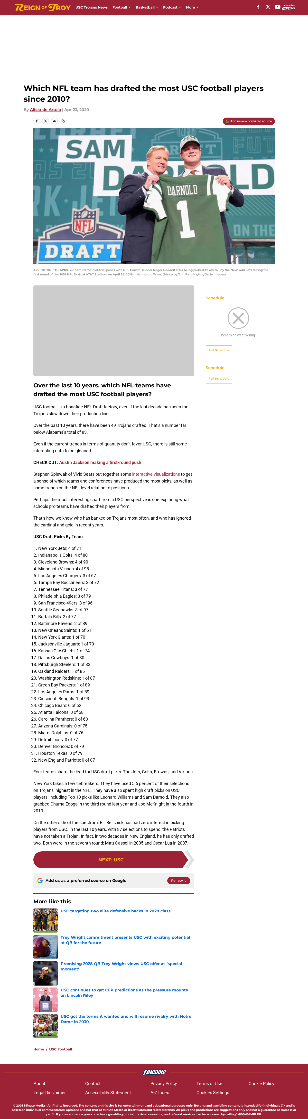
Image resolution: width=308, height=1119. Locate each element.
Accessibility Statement (108, 1092)
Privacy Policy (163, 1083)
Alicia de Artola (45, 109)
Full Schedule (218, 350)
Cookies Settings (212, 1092)
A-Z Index (159, 1092)
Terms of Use (209, 1083)
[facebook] (258, 7)
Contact (93, 1083)
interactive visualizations (156, 474)
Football (119, 7)
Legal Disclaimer (50, 1092)
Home (38, 1049)
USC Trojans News (91, 7)
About (39, 1083)
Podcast (170, 7)
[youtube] (277, 7)
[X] (268, 7)
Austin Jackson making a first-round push (100, 462)
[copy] (63, 121)
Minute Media (34, 1105)
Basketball (145, 7)
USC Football (60, 1049)
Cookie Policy (261, 1083)
